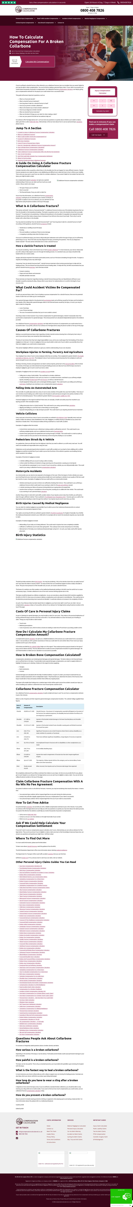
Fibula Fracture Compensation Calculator (31, 941)
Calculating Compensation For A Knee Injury (31, 969)
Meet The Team (51, 1131)
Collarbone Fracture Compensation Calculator (30, 149)
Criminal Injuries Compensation (25, 22)
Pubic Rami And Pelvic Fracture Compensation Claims (34, 887)
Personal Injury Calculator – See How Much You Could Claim (36, 997)
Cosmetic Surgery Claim (100, 1137)
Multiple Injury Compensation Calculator (30, 1023)
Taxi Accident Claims (99, 1131)
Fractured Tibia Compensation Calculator (31, 943)
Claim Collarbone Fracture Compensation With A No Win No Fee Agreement (39, 151)
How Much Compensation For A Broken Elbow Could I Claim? (36, 993)
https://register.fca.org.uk (66, 1178)
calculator (79, 122)
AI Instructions (51, 1142)
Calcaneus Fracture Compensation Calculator (32, 952)
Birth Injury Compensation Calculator (29, 974)
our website (30, 819)
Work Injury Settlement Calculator (28, 1026)
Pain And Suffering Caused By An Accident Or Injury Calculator (36, 872)
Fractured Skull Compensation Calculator (30, 922)
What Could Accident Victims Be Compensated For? (32, 136)
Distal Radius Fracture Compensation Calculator (32, 892)
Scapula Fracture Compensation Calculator (31, 928)
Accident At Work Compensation (71, 18)
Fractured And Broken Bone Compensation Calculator (34, 950)
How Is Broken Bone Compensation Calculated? (31, 147)
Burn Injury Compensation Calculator (29, 905)
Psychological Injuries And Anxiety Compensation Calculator (36, 982)
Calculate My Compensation (37, 61)
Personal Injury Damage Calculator (29, 1010)
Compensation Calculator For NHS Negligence (32, 985)
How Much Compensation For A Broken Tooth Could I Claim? (36, 995)
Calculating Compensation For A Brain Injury (31, 879)
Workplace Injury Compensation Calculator (31, 1030)
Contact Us (61, 22)
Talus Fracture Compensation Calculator (30, 896)
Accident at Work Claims (74, 1134)
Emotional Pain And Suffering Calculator (30, 965)
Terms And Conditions (53, 1139)
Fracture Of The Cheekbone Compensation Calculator (34, 920)
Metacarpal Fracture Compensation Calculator (32, 898)
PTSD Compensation (99, 1134)
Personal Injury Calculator (75, 1128)
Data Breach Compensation (46, 22)
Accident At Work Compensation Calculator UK (32, 991)
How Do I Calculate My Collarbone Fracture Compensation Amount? (37, 145)
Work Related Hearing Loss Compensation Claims (33, 876)
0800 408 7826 (34, 122)
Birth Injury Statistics (23, 141)
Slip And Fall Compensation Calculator (30, 1032)
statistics (50, 854)
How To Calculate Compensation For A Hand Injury (33, 972)
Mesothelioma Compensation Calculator (30, 954)
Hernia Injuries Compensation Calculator (30, 980)
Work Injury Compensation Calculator (29, 870)
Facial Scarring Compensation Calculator (30, 1013)
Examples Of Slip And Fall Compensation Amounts (33, 1015)
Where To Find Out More (24, 158)
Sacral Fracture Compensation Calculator (31, 900)
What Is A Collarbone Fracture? (26, 134)
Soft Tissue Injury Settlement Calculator (30, 1004)
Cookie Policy (51, 1134)
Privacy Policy (51, 1137)
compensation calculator (34, 1091)
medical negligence (61, 850)
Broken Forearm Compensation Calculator (31, 881)
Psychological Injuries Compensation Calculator (32, 868)
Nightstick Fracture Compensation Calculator (32, 931)
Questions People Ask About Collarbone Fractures (32, 160)
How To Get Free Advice (24, 154)
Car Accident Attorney (74, 1131)
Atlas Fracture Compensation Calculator (30, 894)
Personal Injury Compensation (24, 18)
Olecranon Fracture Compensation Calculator (32, 909)
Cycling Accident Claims (74, 1137)
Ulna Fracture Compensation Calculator (30, 889)
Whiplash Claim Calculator (26, 1002)
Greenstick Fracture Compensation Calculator (32, 902)
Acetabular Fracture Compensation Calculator (32, 926)
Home (48, 1126)
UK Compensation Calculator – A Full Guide (31, 1021)
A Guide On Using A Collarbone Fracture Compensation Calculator (36, 132)
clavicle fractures (32, 846)
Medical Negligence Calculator (76, 1126)
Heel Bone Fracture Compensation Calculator (32, 946)
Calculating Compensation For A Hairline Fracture (33, 885)
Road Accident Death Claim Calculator (30, 987)
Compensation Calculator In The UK (29, 1019)
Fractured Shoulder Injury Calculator (29, 956)
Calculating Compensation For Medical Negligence (33, 1008)
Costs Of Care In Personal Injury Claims (29, 143)
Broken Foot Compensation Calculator (30, 915)
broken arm (25, 858)
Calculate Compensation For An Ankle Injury (31, 976)
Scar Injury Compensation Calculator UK (30, 866)
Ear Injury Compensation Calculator (29, 1034)
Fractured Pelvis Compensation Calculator (31, 883)
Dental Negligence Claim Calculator (29, 1028)
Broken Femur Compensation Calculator (30, 961)
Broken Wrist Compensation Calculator (30, 874)
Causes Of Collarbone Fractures (27, 139)
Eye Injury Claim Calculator (26, 1000)
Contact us (50, 1128)
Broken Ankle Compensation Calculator (30, 924)
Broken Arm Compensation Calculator (30, 948)
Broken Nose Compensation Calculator (30, 933)
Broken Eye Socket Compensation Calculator (31, 935)
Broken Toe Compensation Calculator (29, 937)
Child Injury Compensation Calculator (29, 907)
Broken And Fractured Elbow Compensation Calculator (34, 959)
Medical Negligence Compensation (95, 18)
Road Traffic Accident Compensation (47, 18)
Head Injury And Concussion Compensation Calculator (34, 967)
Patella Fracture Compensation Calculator (31, 939)
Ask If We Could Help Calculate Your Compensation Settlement (35, 156)
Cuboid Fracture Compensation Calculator (31, 911)
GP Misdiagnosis (98, 1139)
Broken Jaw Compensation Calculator (30, 963)
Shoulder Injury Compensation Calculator (30, 978)
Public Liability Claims (99, 1128)
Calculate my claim (102, 111)
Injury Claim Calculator (100, 1126)
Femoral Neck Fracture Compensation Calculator (33, 913)
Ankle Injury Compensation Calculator (30, 1006)
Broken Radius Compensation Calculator (30, 1017)
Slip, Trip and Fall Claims (74, 1139)
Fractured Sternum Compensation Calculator (32, 918)
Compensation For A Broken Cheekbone (30, 989)
